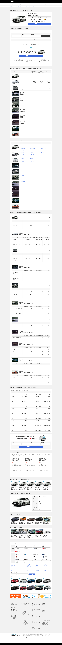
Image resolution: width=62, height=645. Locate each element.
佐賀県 (34, 628)
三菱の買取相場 (23, 613)
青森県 (34, 604)
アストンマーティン (45, 565)
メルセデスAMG (37, 570)
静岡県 (37, 616)
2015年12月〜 (43, 148)
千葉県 (32, 609)
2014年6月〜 (23, 150)
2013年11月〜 (23, 152)
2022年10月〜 (23, 146)
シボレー (20, 565)
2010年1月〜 (43, 152)
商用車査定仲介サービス (45, 624)
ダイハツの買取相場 (24, 610)
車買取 (35, 4)
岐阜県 (34, 616)
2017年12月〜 (43, 146)
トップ (12, 4)
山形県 (34, 605)
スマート (20, 564)
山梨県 (32, 610)
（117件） (47, 19)
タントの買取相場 (13, 618)
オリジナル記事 (44, 4)
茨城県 (34, 609)
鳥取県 (32, 622)
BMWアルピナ (29, 566)
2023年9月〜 (43, 145)
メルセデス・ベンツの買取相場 (25, 614)
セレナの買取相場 (13, 619)
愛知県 (32, 616)
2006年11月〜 (33, 154)
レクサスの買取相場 (24, 605)
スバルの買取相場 (24, 612)
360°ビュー (16, 4)
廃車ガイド (43, 604)
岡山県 (37, 622)
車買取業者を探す (22, 6)
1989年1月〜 (23, 181)
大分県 (32, 629)
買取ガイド (43, 611)
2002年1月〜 (23, 161)
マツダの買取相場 (24, 611)
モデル (22, 442)
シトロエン (28, 564)
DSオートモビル (29, 570)
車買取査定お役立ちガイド (33, 6)
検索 (32, 574)
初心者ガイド (43, 603)
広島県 (39, 622)
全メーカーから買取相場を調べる (25, 603)
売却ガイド (43, 612)
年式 (12, 34)
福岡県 (32, 628)
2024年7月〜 (33, 145)
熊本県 (39, 628)
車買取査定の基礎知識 (27, 6)
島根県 (34, 622)
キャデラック (13, 565)
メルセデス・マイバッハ (46, 570)
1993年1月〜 (23, 175)
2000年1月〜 (23, 164)
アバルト (20, 570)
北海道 (32, 604)
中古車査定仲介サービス (45, 622)
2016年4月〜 (33, 148)
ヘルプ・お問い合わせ (44, 618)
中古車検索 (25, 4)
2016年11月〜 (23, 148)
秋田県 (32, 605)
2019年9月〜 (33, 146)
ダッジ (12, 566)
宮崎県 (34, 629)
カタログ (21, 4)
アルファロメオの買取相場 (25, 623)
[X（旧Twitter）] (19, 635)
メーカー (13, 442)
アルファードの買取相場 (14, 614)
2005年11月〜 (23, 158)
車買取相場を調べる (16, 6)
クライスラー (21, 566)
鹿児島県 (37, 629)
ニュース (39, 4)
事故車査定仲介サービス (45, 623)
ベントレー (36, 565)
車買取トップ (11, 6)
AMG (35, 566)
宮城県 (39, 604)
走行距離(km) (42, 442)
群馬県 (39, 609)
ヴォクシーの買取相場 (13, 615)
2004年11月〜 (33, 158)
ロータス (44, 566)
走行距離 (32, 34)
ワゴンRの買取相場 (13, 617)
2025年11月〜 (23, 145)
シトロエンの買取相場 (24, 622)
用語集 (43, 605)
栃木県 (37, 609)
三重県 (39, 616)
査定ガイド (43, 610)
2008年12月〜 (23, 154)
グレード (23, 34)
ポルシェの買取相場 (24, 620)
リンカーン (28, 565)
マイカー (49, 4)
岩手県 (37, 604)
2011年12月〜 (33, 152)
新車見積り (30, 4)
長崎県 (37, 628)
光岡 (11, 570)
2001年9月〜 (33, 161)
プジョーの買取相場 (24, 621)
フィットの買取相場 (13, 616)
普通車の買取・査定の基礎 (14, 604)
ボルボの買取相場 (24, 624)
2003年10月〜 (43, 158)
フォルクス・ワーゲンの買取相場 (25, 615)
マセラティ (36, 564)
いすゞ (12, 564)
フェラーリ (44, 564)
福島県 (37, 605)
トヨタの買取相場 (24, 604)
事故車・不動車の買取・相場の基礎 (15, 605)
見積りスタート (40, 23)
